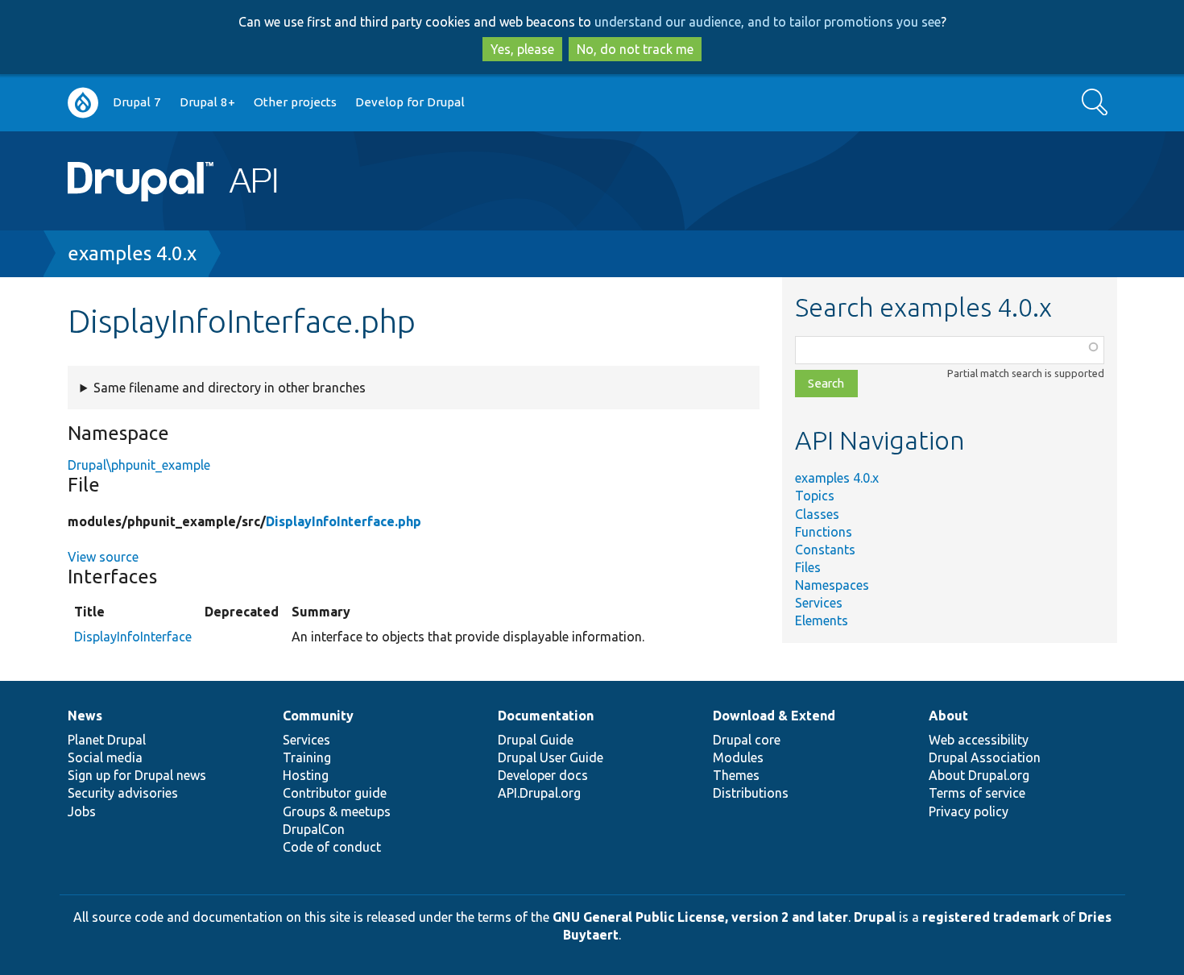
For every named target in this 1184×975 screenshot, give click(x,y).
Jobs (82, 811)
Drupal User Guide (550, 757)
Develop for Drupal (410, 102)
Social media (105, 757)
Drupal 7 (137, 102)
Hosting (306, 775)
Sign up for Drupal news (137, 775)
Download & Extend (774, 715)
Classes (817, 514)
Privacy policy (968, 811)
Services (818, 602)
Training (307, 757)
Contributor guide (335, 793)
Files (808, 567)
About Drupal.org (979, 775)
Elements (821, 620)
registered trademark (990, 917)
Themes (736, 775)
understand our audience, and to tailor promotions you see (767, 22)
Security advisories (123, 793)
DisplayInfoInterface (133, 636)
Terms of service (977, 793)
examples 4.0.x (132, 253)
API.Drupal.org (539, 793)
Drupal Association (985, 757)
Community (318, 715)
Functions (823, 532)
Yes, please (522, 49)
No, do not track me (635, 49)
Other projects (295, 102)
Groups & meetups (337, 811)
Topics (814, 495)
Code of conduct (332, 847)
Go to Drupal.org (83, 102)
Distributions (751, 793)
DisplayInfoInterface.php (343, 521)
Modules (738, 757)
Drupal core (746, 739)
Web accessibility (979, 739)
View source (103, 557)
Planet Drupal (107, 739)
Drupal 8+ (207, 102)
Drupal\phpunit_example (139, 465)
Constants (825, 549)
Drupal (875, 917)
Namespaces (832, 585)
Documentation (546, 715)
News (85, 715)
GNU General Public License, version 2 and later (700, 917)
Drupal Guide (535, 739)
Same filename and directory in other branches (229, 387)
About (948, 715)
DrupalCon (314, 829)
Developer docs (543, 775)
